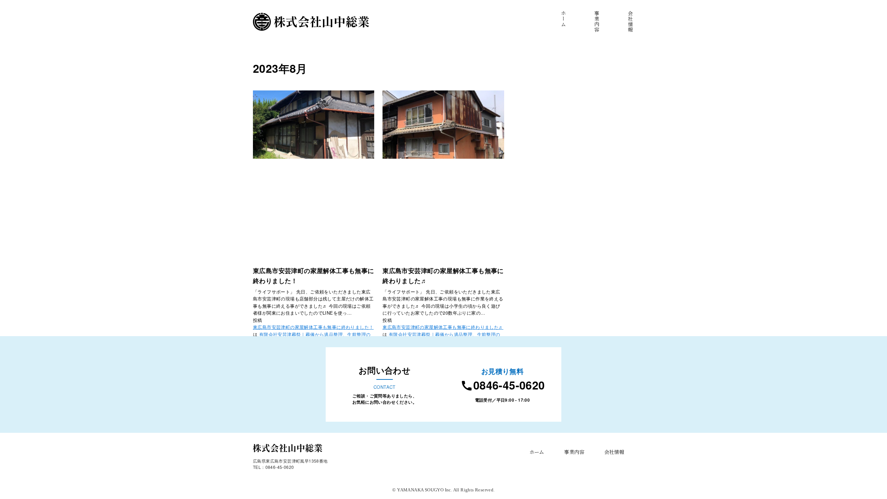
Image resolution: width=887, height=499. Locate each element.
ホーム (536, 451)
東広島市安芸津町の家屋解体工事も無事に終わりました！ (313, 327)
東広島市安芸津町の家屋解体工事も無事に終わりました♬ (443, 327)
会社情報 (614, 451)
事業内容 (574, 451)
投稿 (257, 320)
